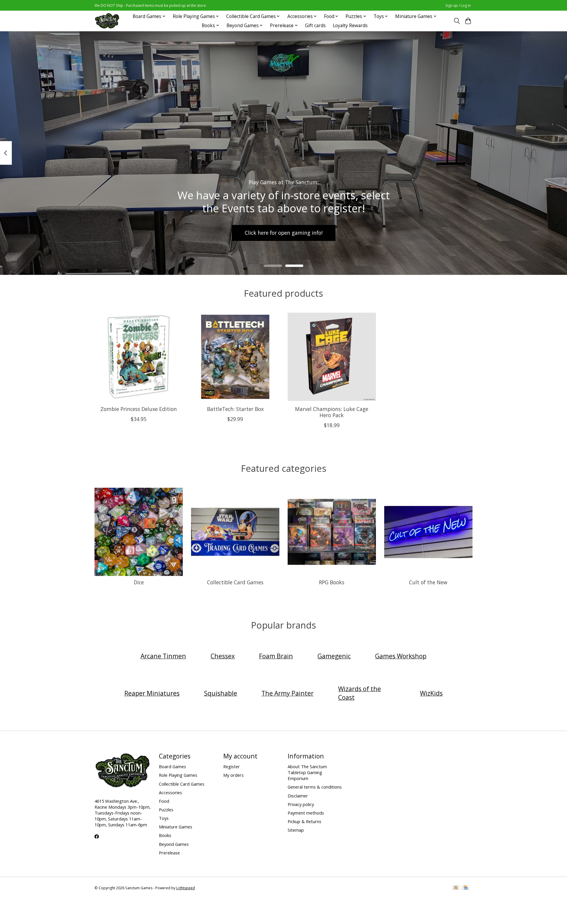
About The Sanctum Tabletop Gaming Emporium (307, 772)
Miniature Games (175, 827)
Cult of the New (428, 582)
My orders (233, 775)
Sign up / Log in (458, 5)
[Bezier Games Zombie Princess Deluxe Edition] (138, 357)
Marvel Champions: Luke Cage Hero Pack (331, 412)
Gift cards (315, 25)
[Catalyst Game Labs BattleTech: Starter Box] (235, 357)
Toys (164, 818)
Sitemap (296, 830)
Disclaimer (298, 796)
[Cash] (456, 888)
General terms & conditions (315, 787)
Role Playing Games (178, 775)
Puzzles (166, 809)
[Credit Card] (465, 888)
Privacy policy (301, 804)
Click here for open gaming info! (283, 232)
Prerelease (169, 853)
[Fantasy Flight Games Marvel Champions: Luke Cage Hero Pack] (332, 357)
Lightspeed (185, 887)
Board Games (172, 766)
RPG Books (331, 582)
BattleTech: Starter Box (235, 408)
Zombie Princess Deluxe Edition (138, 408)
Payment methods (306, 813)
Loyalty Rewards (350, 25)
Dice (139, 582)
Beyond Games (174, 844)
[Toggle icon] (456, 21)
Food (164, 801)
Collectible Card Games (235, 582)
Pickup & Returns (304, 821)
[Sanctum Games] (107, 21)
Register (231, 766)
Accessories (170, 792)
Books (165, 835)
